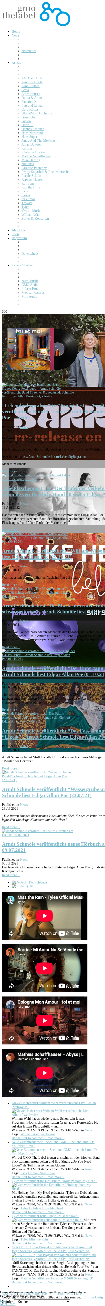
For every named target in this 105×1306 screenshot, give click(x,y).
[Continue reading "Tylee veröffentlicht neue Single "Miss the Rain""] (48, 1220)
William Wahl (30, 1134)
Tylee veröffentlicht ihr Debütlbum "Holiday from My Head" (54, 1181)
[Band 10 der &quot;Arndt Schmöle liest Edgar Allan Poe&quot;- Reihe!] (38, 479)
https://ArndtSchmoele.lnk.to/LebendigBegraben (52, 457)
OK (2, 1300)
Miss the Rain (38, 1239)
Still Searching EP (80, 1278)
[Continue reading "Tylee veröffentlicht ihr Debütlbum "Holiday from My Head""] (56, 1189)
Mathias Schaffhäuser (35, 1278)
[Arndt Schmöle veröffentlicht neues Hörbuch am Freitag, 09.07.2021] (38, 835)
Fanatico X (58, 1278)
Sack (24, 1173)
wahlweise (48, 1134)
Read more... (11, 471)
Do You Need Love (41, 1173)
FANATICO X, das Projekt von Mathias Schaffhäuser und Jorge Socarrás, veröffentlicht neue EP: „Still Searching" (52, 1249)
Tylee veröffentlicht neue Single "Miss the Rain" (45, 1216)
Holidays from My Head (46, 1208)
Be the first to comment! (29, 1138)
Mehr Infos (7, 1304)
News (24, 427)
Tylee (24, 1208)
